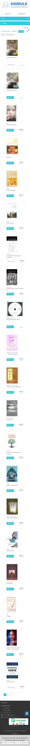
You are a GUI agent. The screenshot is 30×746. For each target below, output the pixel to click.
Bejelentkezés (22, 13)
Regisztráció (8, 13)
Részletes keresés (6, 31)
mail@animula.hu (10, 715)
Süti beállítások (14, 733)
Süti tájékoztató (23, 742)
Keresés (26, 27)
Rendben (5, 742)
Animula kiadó (22, 730)
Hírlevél (21, 31)
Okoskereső (14, 31)
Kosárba (11, 97)
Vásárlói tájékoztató (13, 726)
